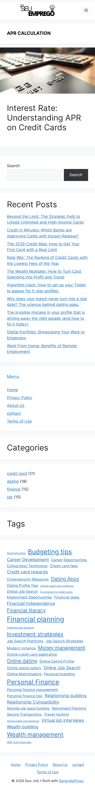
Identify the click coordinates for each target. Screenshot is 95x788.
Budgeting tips (50, 552)
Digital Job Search (22, 591)
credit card (17, 473)
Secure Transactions (24, 714)
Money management (61, 648)
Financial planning (35, 619)
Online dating (22, 661)
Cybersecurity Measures (28, 579)
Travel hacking (56, 714)
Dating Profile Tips (22, 585)
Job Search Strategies (64, 641)
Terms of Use (19, 421)
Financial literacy (26, 610)
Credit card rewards (27, 572)
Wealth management (35, 734)
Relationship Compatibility (33, 702)
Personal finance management (32, 689)
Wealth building (22, 726)
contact (14, 413)
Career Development (28, 559)
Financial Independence (31, 603)
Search (13, 165)
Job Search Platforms (25, 641)
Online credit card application (32, 654)
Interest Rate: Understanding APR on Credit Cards (44, 117)
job (10, 497)
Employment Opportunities (29, 597)
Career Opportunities (69, 560)
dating (13, 481)
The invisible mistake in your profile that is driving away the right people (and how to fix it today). (46, 318)
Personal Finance (33, 682)
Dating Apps (65, 579)
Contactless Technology (27, 566)
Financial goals (66, 597)
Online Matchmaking (24, 674)
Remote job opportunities (28, 708)
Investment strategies (35, 634)
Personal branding (59, 674)
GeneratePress (71, 781)
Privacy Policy (19, 397)
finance (14, 489)
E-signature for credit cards (56, 591)
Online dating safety (24, 668)
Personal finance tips (24, 696)
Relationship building (65, 695)
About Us (15, 405)
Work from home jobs (19, 742)
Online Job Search (62, 667)
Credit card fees (64, 566)
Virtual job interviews (63, 720)
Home (12, 390)
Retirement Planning (69, 708)
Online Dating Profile (56, 661)
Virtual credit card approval (23, 721)
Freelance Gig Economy (20, 627)
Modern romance (21, 648)
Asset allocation (16, 553)
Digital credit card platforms (57, 585)
